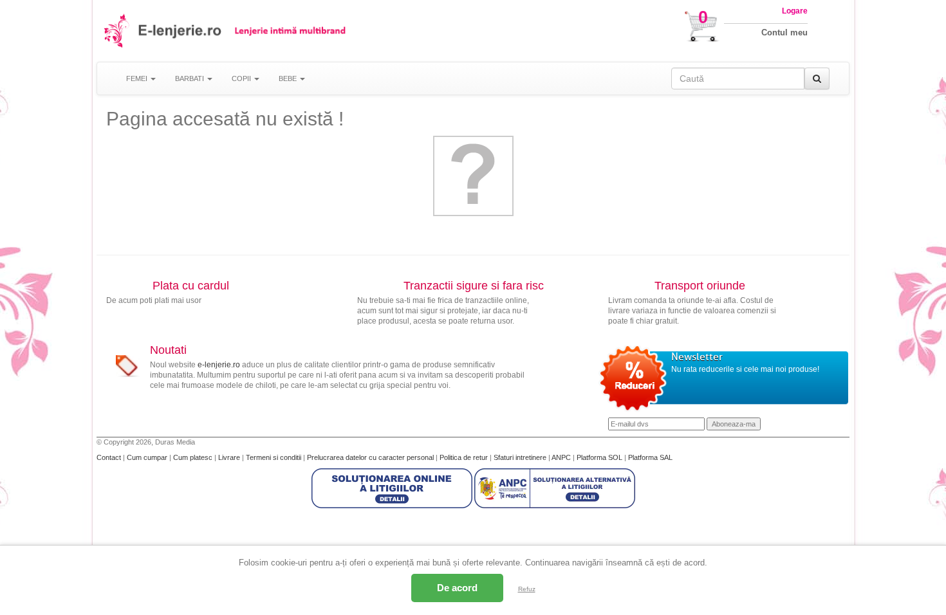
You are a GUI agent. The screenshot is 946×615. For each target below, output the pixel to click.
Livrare (230, 457)
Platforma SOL (599, 457)
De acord (457, 587)
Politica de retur (465, 457)
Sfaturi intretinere (521, 457)
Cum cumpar (148, 457)
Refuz (526, 588)
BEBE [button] (289, 78)
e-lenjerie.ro (219, 364)
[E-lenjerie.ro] (117, 30)
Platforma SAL (650, 457)
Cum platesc (193, 457)
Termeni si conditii (274, 457)
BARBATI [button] (190, 78)
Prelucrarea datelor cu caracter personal (371, 457)
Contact (110, 457)
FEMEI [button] (137, 78)
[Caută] (817, 78)
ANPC (561, 457)
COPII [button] (242, 78)
